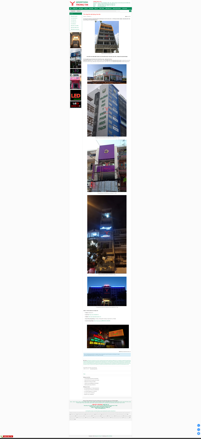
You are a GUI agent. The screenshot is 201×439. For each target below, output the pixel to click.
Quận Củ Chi (97, 402)
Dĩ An (124, 402)
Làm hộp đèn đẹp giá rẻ (88, 391)
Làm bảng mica (73, 21)
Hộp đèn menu (86, 394)
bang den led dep (90, 417)
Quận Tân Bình (114, 401)
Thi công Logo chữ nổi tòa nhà (89, 389)
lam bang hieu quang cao (90, 414)
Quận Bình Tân (102, 402)
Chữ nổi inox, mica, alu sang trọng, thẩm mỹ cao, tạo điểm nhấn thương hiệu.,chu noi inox (115, 414)
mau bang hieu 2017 (107, 417)
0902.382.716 (8, 436)
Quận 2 (74, 401)
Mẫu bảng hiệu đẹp (88, 384)
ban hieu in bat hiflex (81, 417)
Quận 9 (94, 401)
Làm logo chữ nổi (87, 392)
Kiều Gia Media (109, 435)
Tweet (84, 373)
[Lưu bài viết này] (129, 16)
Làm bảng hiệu (73, 19)
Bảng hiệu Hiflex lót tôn (75, 27)
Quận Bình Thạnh (109, 401)
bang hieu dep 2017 (73, 417)
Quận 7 (88, 401)
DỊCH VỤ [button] (96, 8)
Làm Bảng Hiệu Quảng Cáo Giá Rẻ (117, 417)
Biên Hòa (112, 402)
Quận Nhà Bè (87, 402)
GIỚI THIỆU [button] (81, 8)
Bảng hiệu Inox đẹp (88, 381)
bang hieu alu (113, 410)
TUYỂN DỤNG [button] (124, 8)
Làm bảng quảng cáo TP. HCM (89, 388)
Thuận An (120, 402)
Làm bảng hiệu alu (74, 18)
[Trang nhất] (70, 8)
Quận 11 (100, 401)
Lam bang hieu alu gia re (90, 410)
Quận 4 (80, 401)
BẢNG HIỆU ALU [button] (108, 8)
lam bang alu (98, 414)
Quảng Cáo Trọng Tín (98, 435)
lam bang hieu (74, 414)
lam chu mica (127, 417)
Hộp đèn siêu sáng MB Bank (89, 383)
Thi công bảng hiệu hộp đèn (89, 378)
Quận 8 (91, 401)
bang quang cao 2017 (98, 417)
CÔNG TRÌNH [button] (101, 8)
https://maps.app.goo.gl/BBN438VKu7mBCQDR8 (102, 320)
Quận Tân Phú (120, 401)
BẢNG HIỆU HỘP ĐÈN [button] (117, 8)
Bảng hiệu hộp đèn (74, 16)
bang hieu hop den (81, 414)
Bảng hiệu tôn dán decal (75, 29)
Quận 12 (103, 401)
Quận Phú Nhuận (126, 401)
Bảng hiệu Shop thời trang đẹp (90, 380)
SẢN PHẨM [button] (91, 8)
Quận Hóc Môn (92, 402)
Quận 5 (83, 401)
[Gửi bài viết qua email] (126, 16)
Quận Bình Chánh (108, 402)
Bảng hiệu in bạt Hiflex (75, 25)
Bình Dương (117, 402)
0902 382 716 (106, 404)
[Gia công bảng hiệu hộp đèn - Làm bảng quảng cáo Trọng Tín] (79, 3)
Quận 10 (97, 401)
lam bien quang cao (97, 410)
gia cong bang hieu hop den (105, 410)
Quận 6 (85, 401)
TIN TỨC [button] (86, 8)
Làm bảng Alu (73, 23)
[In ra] (128, 16)
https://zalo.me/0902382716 (94, 314)
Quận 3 (77, 401)
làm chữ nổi (72, 419)
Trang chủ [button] (75, 8)
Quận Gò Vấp (82, 402)
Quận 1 (71, 401)
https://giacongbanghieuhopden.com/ (95, 316)
